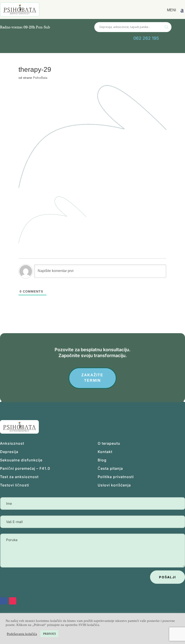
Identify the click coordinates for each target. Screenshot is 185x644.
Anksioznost (12, 443)
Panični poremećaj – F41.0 (25, 468)
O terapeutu (109, 443)
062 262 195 (146, 38)
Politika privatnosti (116, 476)
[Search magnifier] (166, 27)
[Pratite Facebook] (69, 48)
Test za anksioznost (19, 476)
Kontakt (105, 451)
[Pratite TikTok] (58, 48)
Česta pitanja (110, 468)
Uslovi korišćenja (114, 485)
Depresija (9, 451)
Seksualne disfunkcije (21, 460)
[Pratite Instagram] (80, 48)
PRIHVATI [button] (49, 633)
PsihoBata (40, 77)
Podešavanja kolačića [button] (22, 634)
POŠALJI (167, 577)
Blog (102, 460)
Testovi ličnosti (14, 485)
